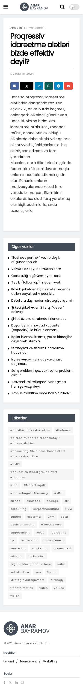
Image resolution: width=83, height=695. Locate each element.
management (54, 540)
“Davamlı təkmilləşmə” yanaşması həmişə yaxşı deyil (38, 384)
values (59, 588)
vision (14, 596)
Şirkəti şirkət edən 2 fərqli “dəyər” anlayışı (37, 309)
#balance (63, 430)
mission (16, 556)
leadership (29, 540)
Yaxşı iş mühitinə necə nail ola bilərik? (41, 393)
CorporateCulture (46, 509)
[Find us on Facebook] (4, 682)
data (64, 517)
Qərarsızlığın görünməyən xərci (36, 275)
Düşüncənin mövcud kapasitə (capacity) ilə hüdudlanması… (35, 327)
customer (34, 517)
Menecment (37, 28)
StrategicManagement (27, 580)
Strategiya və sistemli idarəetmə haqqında (37, 350)
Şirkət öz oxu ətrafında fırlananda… (39, 318)
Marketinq (50, 661)
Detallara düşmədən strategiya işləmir (42, 300)
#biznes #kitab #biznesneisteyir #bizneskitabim (35, 440)
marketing (18, 548)
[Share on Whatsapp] (48, 86)
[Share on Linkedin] (39, 86)
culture (15, 517)
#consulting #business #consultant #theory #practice (37, 453)
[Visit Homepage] (34, 6)
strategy (57, 580)
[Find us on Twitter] (10, 682)
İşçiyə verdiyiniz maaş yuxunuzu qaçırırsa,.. (36, 361)
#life (14, 485)
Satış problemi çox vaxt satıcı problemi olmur (42, 372)
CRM (68, 509)
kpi (12, 540)
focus (40, 532)
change (52, 501)
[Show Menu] (5, 7)
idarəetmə (58, 532)
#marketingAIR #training (29, 493)
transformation (21, 588)
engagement (20, 532)
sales (61, 564)
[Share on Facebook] (14, 86)
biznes (15, 501)
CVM (51, 517)
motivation (37, 556)
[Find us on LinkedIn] (16, 682)
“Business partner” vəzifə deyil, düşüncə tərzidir (35, 259)
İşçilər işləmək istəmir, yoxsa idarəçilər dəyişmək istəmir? (41, 339)
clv (66, 501)
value (43, 588)
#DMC (14, 464)
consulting (18, 509)
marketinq (39, 548)
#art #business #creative (30, 430)
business (33, 501)
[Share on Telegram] (58, 86)
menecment (62, 548)
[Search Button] (62, 7)
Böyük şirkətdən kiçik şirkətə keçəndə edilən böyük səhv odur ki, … (41, 291)
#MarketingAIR (35, 485)
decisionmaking (22, 524)
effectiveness (51, 524)
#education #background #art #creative (33, 474)
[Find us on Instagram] (22, 682)
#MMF (58, 493)
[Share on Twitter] (26, 86)
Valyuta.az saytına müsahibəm (36, 269)
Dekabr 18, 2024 (22, 73)
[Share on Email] (68, 86)
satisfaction (19, 572)
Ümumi (8, 661)
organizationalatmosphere (30, 564)
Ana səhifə (17, 28)
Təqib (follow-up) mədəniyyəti (36, 282)
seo (38, 572)
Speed (51, 572)
